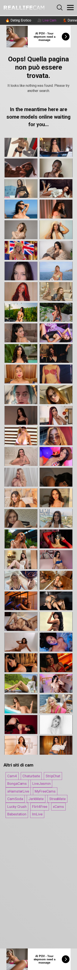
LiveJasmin (41, 783)
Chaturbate (31, 776)
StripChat (53, 776)
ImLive (37, 814)
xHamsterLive (18, 791)
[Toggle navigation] (70, 7)
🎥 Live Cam (46, 20)
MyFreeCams (45, 791)
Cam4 (12, 776)
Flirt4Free (39, 806)
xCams (58, 806)
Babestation (16, 814)
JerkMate (35, 799)
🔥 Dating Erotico (18, 20)
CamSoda (15, 799)
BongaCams (17, 783)
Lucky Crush (17, 806)
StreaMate (57, 799)
